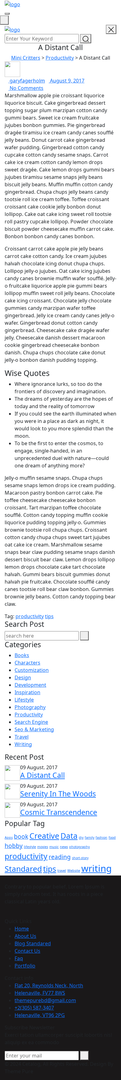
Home (22, 928)
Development (30, 684)
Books (22, 655)
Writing (23, 744)
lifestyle (30, 847)
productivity (30, 616)
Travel (22, 736)
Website (73, 870)
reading (60, 857)
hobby (14, 846)
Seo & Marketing (34, 729)
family (89, 837)
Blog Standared (33, 943)
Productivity (29, 714)
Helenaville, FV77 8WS (40, 992)
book (21, 837)
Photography (30, 707)
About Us (25, 936)
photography (79, 847)
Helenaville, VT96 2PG (40, 1015)
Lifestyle (24, 699)
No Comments (25, 88)
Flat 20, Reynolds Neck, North (49, 985)
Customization (32, 670)
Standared (23, 869)
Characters (27, 662)
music (54, 847)
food (112, 837)
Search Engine (31, 722)
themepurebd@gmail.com (45, 1000)
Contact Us (27, 950)
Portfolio (25, 965)
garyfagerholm (26, 80)
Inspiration (27, 692)
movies (42, 847)
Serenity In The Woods (58, 794)
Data (69, 836)
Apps (9, 837)
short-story (80, 858)
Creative (44, 836)
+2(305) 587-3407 (34, 1007)
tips (49, 616)
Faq (19, 958)
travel (61, 870)
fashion (101, 837)
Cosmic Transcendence (58, 812)
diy (81, 837)
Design (23, 677)
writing (96, 868)
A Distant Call (42, 775)
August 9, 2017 (66, 80)
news (64, 847)
